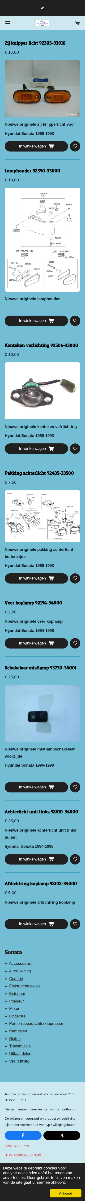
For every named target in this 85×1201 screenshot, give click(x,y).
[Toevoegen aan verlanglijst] (75, 146)
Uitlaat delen (20, 1053)
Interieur (16, 1001)
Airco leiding (20, 971)
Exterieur (17, 993)
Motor (14, 1008)
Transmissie (20, 1046)
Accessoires (20, 963)
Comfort (16, 978)
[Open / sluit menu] (7, 23)
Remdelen (18, 1031)
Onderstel (17, 1016)
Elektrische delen (24, 986)
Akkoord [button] (65, 1193)
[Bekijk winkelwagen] (77, 23)
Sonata (13, 952)
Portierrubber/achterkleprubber (36, 1023)
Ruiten (15, 1038)
